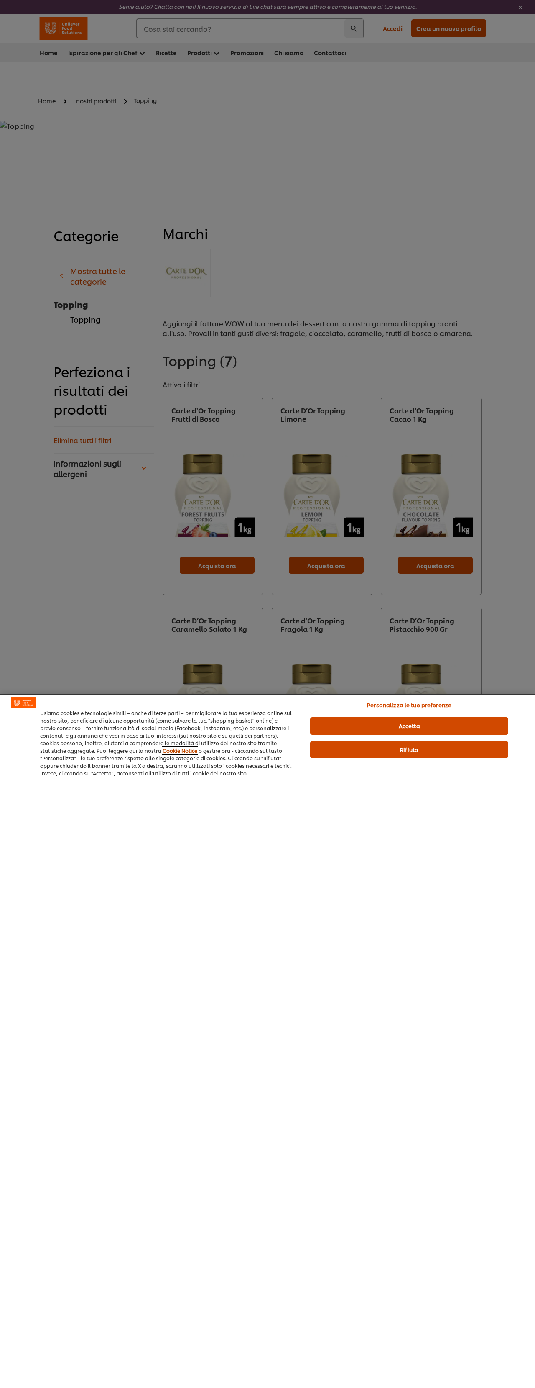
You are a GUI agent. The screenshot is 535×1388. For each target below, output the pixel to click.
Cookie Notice (180, 750)
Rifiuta (409, 749)
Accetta (409, 725)
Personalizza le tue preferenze (409, 704)
